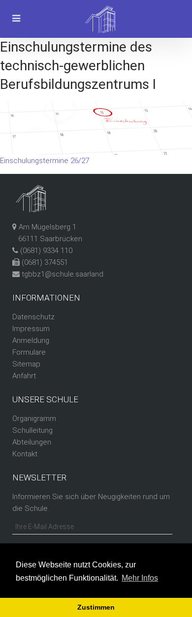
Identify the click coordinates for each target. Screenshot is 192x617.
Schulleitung (32, 430)
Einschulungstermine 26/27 (44, 160)
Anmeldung (30, 340)
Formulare (29, 352)
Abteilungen (31, 442)
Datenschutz (33, 316)
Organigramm (34, 418)
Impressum (31, 328)
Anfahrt (24, 375)
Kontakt (24, 453)
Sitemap (26, 364)
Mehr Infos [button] (140, 578)
